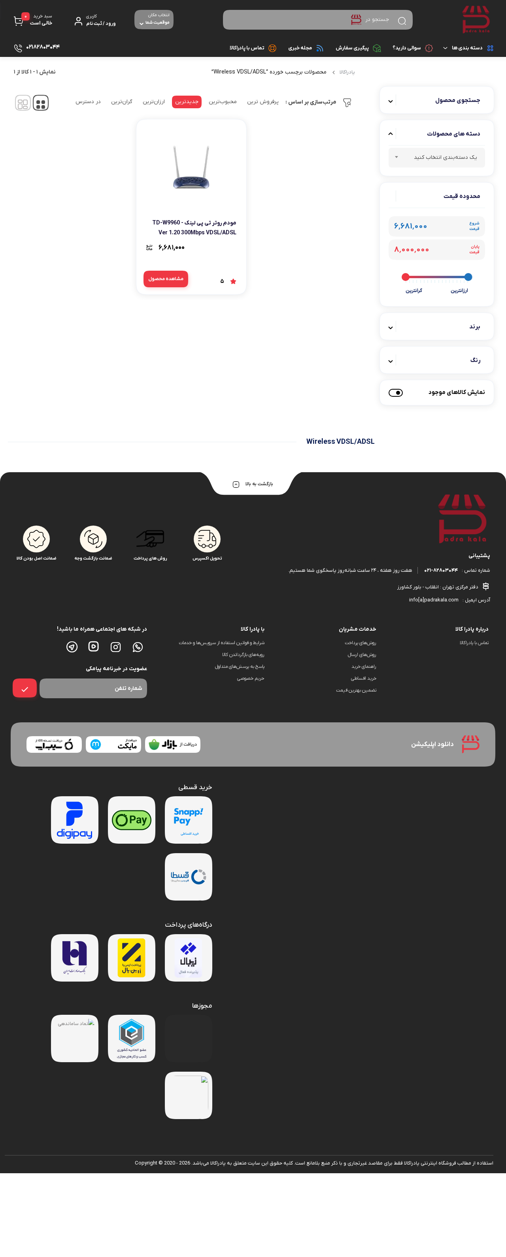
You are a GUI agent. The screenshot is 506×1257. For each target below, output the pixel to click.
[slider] (468, 277)
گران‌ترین (121, 102)
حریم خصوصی (250, 678)
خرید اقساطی (363, 678)
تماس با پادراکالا (247, 48)
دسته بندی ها (467, 48)
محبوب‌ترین (223, 102)
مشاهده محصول (165, 279)
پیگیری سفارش (352, 48)
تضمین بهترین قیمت (356, 690)
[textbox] (437, 159)
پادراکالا (347, 72)
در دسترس (88, 102)
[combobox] (437, 158)
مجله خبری (300, 48)
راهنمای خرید (363, 666)
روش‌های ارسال (362, 655)
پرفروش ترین (263, 102)
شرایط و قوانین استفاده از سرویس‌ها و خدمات (221, 643)
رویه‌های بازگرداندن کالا (243, 655)
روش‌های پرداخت (360, 643)
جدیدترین (186, 102)
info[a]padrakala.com (434, 600)
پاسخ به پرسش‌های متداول (239, 666)
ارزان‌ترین (154, 102)
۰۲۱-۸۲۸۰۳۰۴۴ (441, 570)
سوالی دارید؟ (407, 48)
